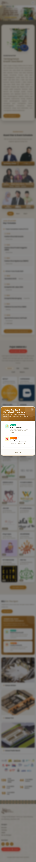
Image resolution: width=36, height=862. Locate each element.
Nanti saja (18, 452)
